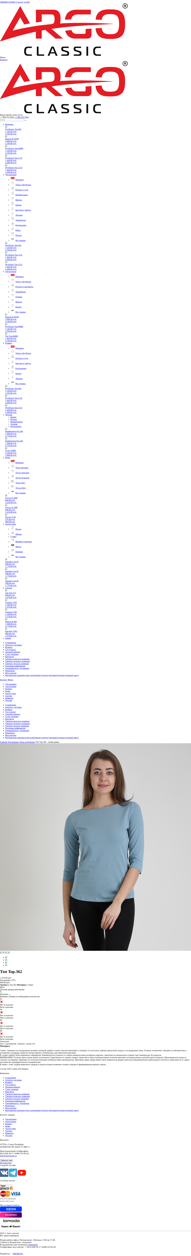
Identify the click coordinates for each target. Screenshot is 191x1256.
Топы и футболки (23, 185)
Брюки (18, 205)
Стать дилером (11, 654)
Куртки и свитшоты (24, 287)
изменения (32, 1245)
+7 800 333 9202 (22, 117)
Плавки (18, 297)
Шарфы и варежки (23, 542)
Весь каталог (11, 673)
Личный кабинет (12, 652)
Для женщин (11, 175)
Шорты (18, 200)
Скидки (8, 588)
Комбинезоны (21, 195)
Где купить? (10, 650)
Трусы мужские (22, 478)
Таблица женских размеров (17, 659)
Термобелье (20, 220)
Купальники (20, 225)
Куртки (13, 419)
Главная (3, 742)
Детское (8, 415)
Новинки (9, 124)
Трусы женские (22, 473)
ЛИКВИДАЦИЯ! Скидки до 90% (15, 2)
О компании (10, 643)
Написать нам (6, 1160)
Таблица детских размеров (17, 664)
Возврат (8, 647)
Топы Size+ (20, 483)
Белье (7, 457)
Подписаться (5, 1163)
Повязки (19, 552)
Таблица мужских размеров (17, 661)
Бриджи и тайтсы (23, 210)
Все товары (20, 240)
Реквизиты (10, 671)
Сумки (13, 536)
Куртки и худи (21, 190)
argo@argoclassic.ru (8, 1156)
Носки (18, 529)
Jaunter (8, 638)
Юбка (18, 230)
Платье (18, 235)
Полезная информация (15, 666)
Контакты (9, 657)
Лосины (19, 215)
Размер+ (8, 343)
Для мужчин (10, 271)
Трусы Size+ (20, 488)
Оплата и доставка (13, 645)
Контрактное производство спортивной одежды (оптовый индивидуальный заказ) (41, 675)
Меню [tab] (10, 680)
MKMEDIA (18, 1254)
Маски (18, 547)
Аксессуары (10, 524)
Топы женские (21, 468)
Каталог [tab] (3, 680)
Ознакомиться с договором (17, 668)
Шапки (18, 534)
